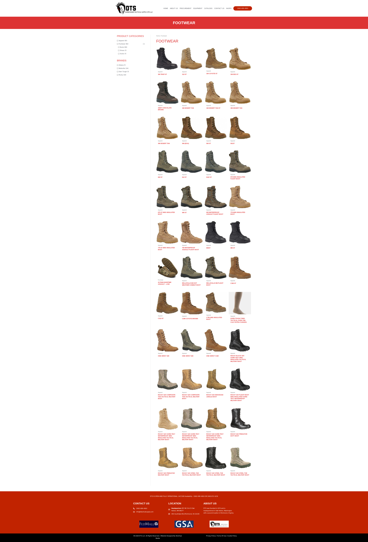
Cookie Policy (232, 536)
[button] (242, 8)
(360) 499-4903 (141, 508)
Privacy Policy (211, 536)
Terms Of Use (221, 536)
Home (158, 36)
